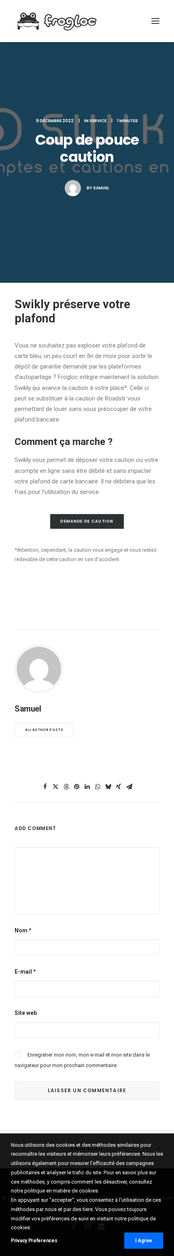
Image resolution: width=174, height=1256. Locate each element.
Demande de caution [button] (87, 521)
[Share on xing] (118, 787)
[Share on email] (129, 787)
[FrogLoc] (57, 21)
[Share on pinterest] (76, 787)
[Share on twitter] (55, 787)
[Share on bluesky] (108, 787)
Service (97, 121)
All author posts (44, 729)
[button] (155, 21)
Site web (26, 1013)
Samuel (101, 188)
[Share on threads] (66, 787)
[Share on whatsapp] (97, 787)
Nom (23, 930)
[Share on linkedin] (87, 787)
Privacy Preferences (34, 1240)
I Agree (143, 1240)
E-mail (25, 971)
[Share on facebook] (45, 787)
